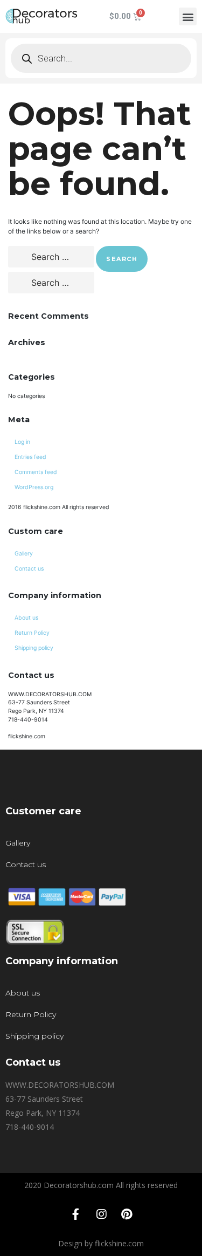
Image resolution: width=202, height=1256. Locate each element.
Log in (22, 441)
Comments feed (36, 472)
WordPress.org (34, 487)
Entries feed (30, 457)
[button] (188, 16)
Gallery (24, 553)
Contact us (29, 568)
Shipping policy (34, 647)
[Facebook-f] (76, 1214)
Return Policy (32, 632)
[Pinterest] (126, 1214)
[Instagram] (101, 1214)
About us (26, 617)
